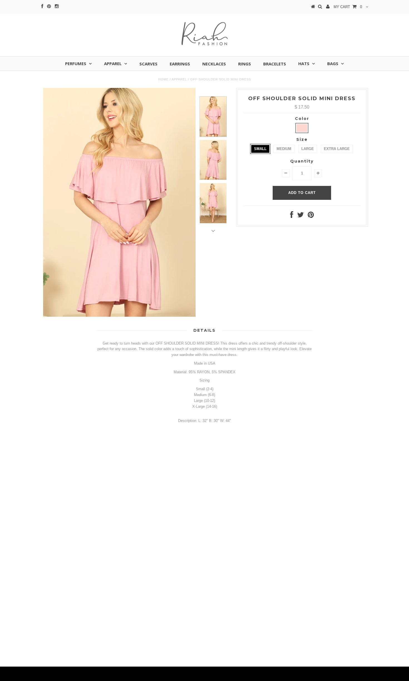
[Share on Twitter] (300, 216)
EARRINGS (180, 64)
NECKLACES (214, 64)
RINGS (244, 64)
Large (307, 149)
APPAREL (113, 63)
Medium (284, 149)
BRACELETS (274, 64)
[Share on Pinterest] (311, 216)
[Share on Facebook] (291, 216)
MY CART (348, 7)
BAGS (332, 63)
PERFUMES (75, 63)
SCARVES (148, 64)
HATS (303, 63)
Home (163, 79)
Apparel (179, 79)
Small (260, 149)
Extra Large (337, 149)
